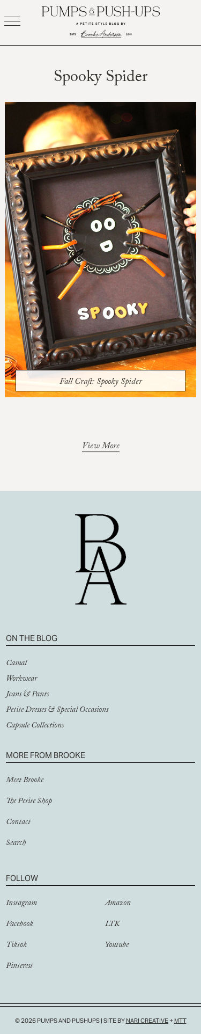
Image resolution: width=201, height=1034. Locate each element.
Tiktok (16, 946)
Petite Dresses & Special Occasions (57, 711)
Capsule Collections (35, 726)
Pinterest (19, 967)
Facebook (19, 925)
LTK (112, 925)
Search (16, 844)
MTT (180, 1020)
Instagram (21, 904)
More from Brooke (45, 755)
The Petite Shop (29, 802)
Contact (18, 823)
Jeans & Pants (27, 695)
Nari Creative (147, 1020)
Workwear (21, 680)
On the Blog (31, 638)
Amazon (118, 904)
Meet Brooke (24, 781)
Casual (16, 664)
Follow (22, 878)
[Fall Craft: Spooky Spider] (100, 249)
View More (101, 447)
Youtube (117, 946)
